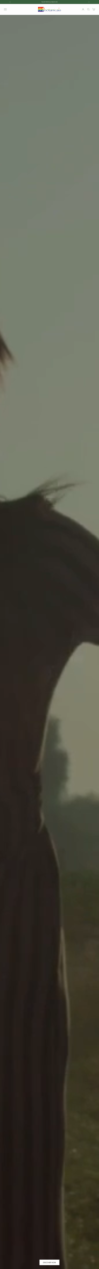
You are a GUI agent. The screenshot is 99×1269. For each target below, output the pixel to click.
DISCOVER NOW (49, 1262)
